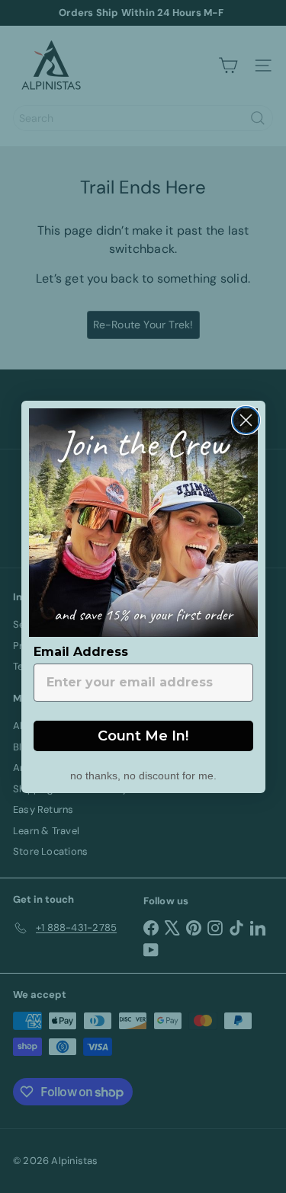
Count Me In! (143, 736)
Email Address (81, 651)
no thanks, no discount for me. (143, 774)
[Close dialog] (246, 420)
